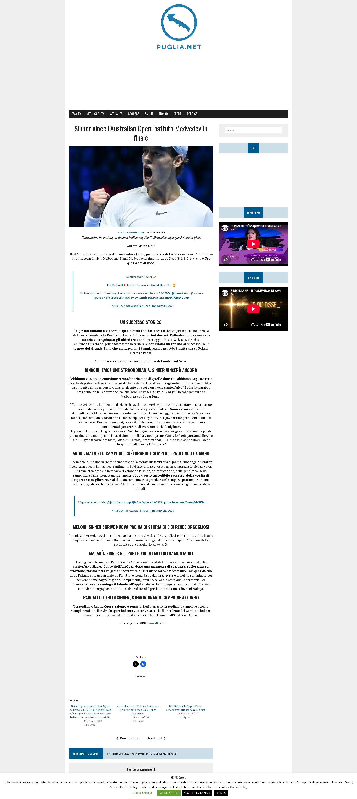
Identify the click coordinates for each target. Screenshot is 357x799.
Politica (192, 114)
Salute (149, 114)
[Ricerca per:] (253, 130)
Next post (155, 738)
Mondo (163, 114)
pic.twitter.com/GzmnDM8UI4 (184, 502)
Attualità (116, 114)
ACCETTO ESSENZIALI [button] (197, 793)
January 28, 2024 (163, 306)
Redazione (137, 232)
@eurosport (114, 297)
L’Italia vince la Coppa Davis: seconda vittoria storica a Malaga (185, 707)
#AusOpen (142, 502)
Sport (177, 114)
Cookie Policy (239, 787)
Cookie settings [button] (142, 793)
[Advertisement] (178, 82)
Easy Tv (76, 114)
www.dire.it (156, 623)
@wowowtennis (136, 297)
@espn (98, 297)
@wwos (195, 293)
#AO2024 (164, 293)
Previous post (130, 738)
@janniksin (180, 293)
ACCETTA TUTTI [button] (168, 793)
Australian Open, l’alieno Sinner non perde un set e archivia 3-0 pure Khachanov (138, 709)
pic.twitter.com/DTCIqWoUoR (168, 297)
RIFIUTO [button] (221, 793)
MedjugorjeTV (95, 114)
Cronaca (133, 114)
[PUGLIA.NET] (178, 27)
